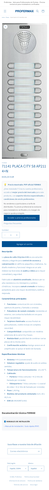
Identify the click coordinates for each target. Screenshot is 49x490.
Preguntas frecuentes (13, 223)
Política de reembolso (35, 481)
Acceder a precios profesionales (22, 218)
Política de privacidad (31, 477)
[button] (5, 11)
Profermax (18, 477)
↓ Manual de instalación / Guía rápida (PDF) (21, 426)
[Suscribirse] (38, 451)
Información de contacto (17, 481)
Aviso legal (34, 485)
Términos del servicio (21, 485)
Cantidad (5, 230)
